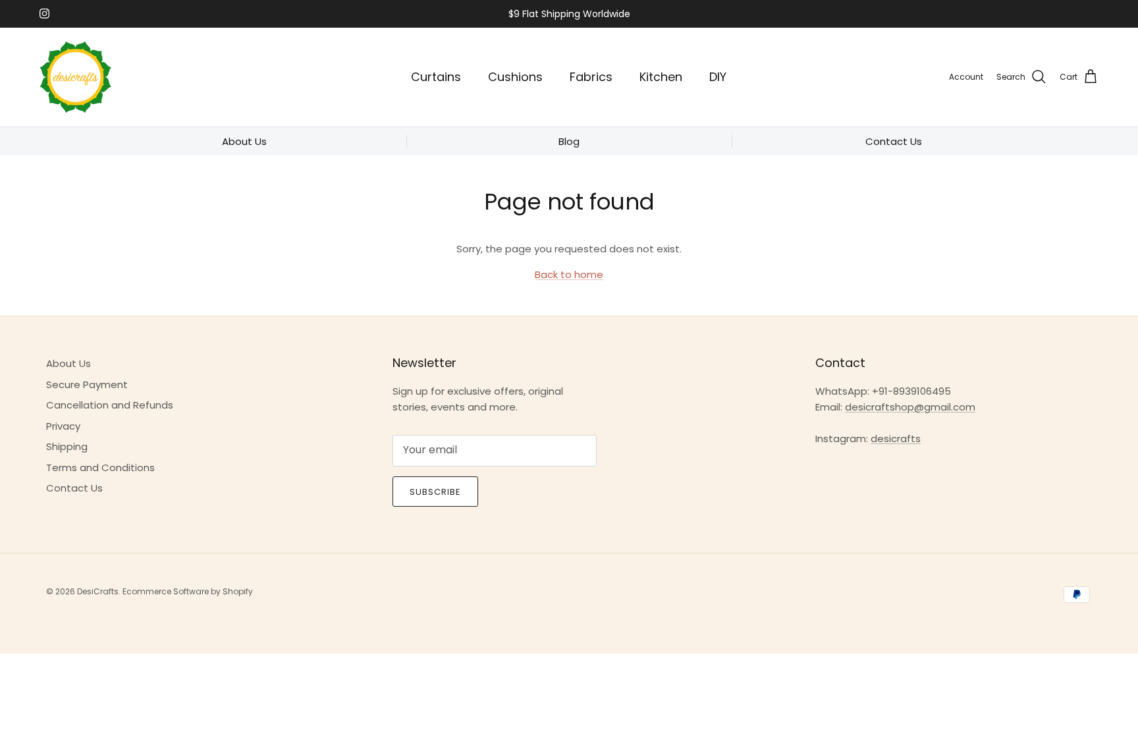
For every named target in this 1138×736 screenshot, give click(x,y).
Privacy (63, 426)
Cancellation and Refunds (109, 405)
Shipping (67, 446)
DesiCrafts (98, 591)
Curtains (436, 77)
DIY (717, 77)
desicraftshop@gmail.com (910, 407)
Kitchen (660, 77)
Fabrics (591, 77)
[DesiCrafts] (76, 77)
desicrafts (896, 438)
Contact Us (74, 488)
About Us (68, 363)
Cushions (515, 77)
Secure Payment (87, 384)
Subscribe (435, 492)
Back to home (569, 274)
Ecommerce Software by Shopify (187, 591)
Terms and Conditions (100, 467)
